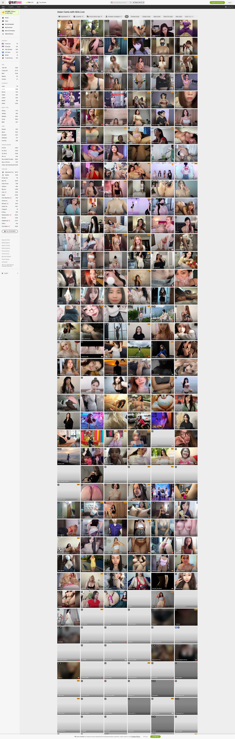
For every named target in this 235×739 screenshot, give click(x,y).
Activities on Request (114, 16)
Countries (78, 16)
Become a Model (6, 256)
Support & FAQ (6, 240)
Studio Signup (5, 259)
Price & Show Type (94, 16)
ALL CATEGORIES (11, 231)
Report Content (6, 245)
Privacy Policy (5, 251)
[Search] (130, 2)
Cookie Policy (135, 736)
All (126, 16)
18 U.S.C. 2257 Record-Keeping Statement (8, 265)
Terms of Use (5, 253)
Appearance (64, 16)
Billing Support (6, 242)
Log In (229, 2)
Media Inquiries (6, 248)
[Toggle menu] (3, 2)
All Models (4, 262)
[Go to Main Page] (15, 2)
